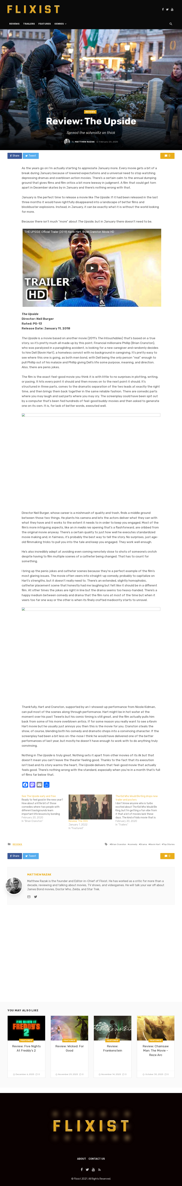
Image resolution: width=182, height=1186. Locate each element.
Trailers (29, 23)
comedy (133, 844)
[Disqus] (91, 956)
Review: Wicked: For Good (69, 1048)
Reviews (14, 23)
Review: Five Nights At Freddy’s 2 (26, 1048)
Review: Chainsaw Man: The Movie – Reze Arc (156, 1050)
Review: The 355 (78, 821)
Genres (59, 23)
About (81, 1158)
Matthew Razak (85, 142)
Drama (143, 844)
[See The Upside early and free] (45, 809)
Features (44, 23)
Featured (26, 1040)
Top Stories (169, 844)
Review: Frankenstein (112, 1048)
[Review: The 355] (90, 807)
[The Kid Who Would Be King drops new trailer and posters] (139, 811)
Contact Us (97, 1158)
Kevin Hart (155, 844)
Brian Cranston (118, 844)
